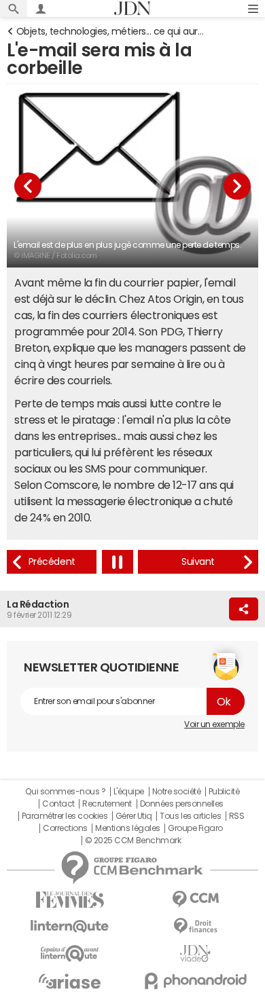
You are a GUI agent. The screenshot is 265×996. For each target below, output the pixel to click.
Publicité (224, 792)
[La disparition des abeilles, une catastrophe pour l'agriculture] (198, 562)
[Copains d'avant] (69, 953)
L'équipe (128, 792)
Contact (58, 804)
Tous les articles (190, 816)
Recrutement (107, 804)
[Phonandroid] (195, 980)
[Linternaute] (69, 926)
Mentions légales (127, 828)
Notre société (176, 792)
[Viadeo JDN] (195, 953)
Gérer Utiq (134, 816)
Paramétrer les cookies (64, 816)
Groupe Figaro (195, 828)
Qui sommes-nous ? (65, 792)
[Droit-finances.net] (195, 926)
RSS (237, 816)
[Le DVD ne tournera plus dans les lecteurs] (51, 562)
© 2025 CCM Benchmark (133, 840)
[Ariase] (69, 981)
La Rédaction (38, 604)
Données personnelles (182, 804)
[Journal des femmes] (69, 899)
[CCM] (195, 899)
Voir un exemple (214, 724)
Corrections (65, 828)
